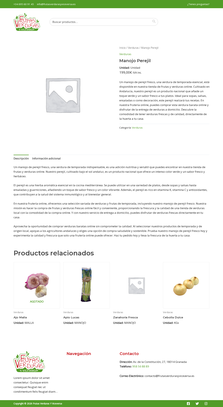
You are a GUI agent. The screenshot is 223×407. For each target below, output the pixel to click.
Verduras (133, 48)
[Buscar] (155, 22)
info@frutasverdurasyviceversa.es (56, 4)
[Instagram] (206, 403)
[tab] (21, 158)
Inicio (122, 48)
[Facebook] (188, 403)
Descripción (21, 158)
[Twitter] (197, 403)
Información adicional (46, 158)
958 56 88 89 (140, 366)
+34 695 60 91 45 (24, 4)
